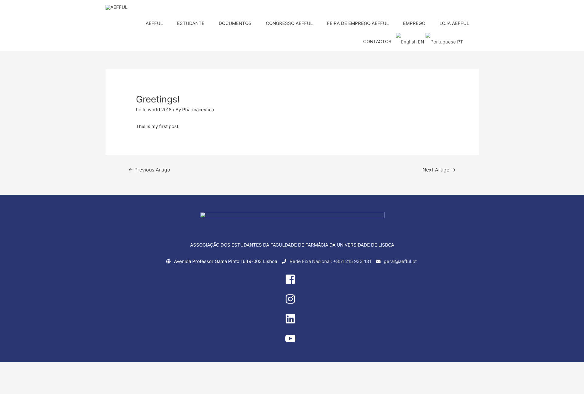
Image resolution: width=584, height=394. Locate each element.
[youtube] (292, 342)
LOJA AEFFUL (454, 23)
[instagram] (292, 303)
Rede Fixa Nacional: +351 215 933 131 (330, 261)
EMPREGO (414, 23)
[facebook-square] (292, 283)
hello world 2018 (154, 109)
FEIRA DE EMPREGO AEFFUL (358, 23)
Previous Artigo (149, 170)
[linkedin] (292, 322)
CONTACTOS (377, 41)
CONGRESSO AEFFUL (289, 23)
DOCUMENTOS (235, 23)
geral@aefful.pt (400, 261)
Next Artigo (439, 170)
